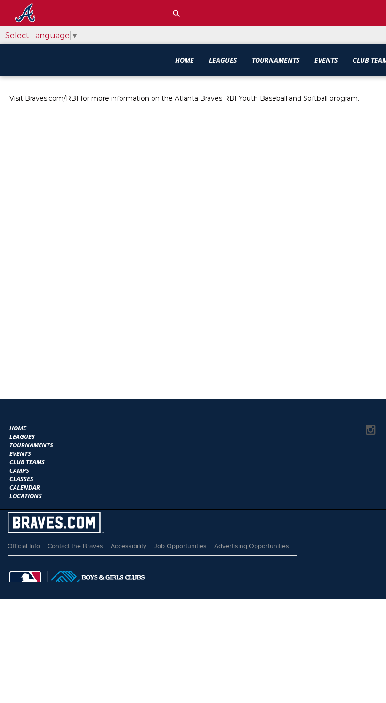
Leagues (223, 60)
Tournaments (275, 60)
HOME (184, 60)
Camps (19, 470)
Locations (25, 496)
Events (326, 60)
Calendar (24, 487)
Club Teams (27, 462)
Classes (21, 479)
